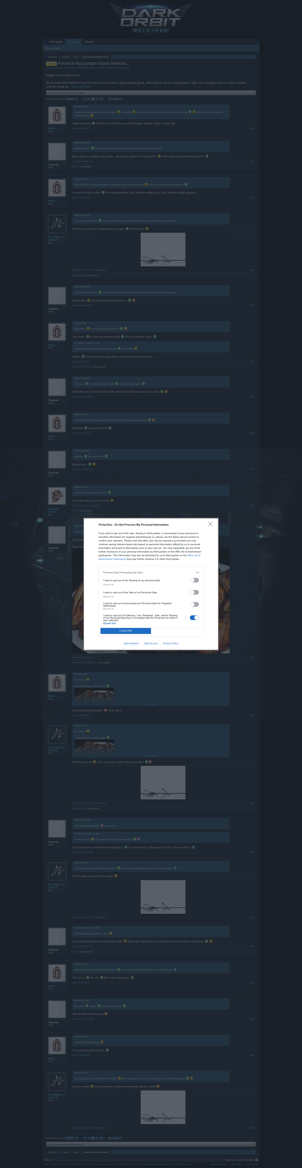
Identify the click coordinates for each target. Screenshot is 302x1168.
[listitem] (151, 572)
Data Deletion (131, 643)
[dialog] (151, 584)
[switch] (194, 580)
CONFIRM (125, 631)
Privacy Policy (170, 643)
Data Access (151, 643)
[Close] (211, 525)
